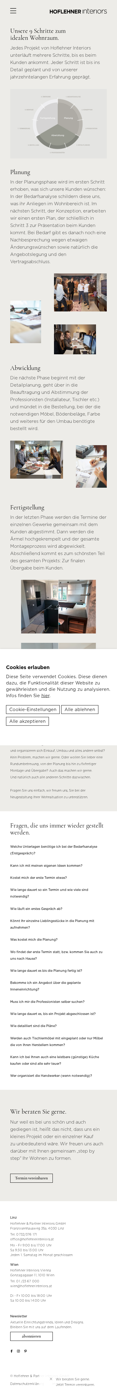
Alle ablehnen (79, 709)
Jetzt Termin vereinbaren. (75, 1384)
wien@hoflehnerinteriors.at (31, 1286)
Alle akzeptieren (27, 721)
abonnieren (31, 1336)
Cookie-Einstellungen (32, 709)
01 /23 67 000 (27, 1281)
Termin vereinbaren (31, 1178)
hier (45, 695)
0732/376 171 (26, 1234)
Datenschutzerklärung (27, 1384)
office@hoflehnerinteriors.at (32, 1239)
